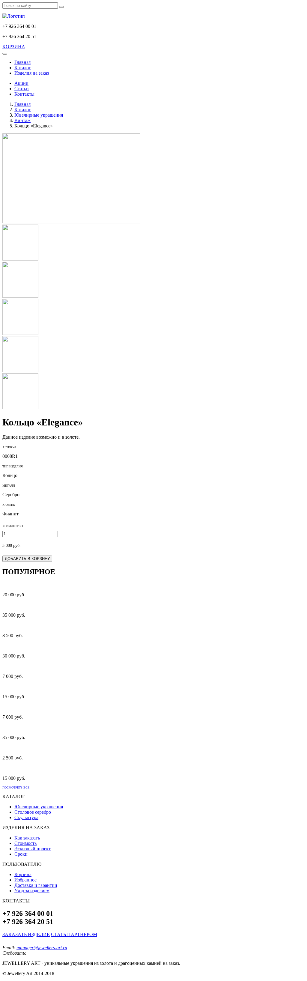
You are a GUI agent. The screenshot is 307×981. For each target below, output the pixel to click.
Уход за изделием (31, 890)
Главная (22, 62)
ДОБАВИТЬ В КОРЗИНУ (27, 558)
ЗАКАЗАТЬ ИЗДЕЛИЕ (26, 934)
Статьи (21, 88)
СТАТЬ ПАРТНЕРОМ (74, 934)
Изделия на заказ (31, 73)
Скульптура (26, 817)
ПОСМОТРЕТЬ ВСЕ (15, 787)
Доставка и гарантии (35, 885)
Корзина (22, 874)
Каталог (22, 67)
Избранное (25, 879)
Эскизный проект (32, 848)
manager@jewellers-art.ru (41, 947)
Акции (21, 83)
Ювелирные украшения (38, 806)
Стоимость (25, 843)
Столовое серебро (32, 812)
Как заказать (27, 837)
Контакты (24, 94)
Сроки (21, 854)
